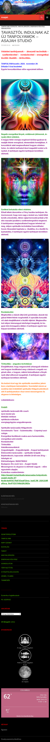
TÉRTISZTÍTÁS (6, 28)
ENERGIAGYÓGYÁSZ (37, 26)
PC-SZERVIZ (6, 600)
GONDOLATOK (7, 563)
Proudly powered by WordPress (11, 739)
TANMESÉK (5, 580)
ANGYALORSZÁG (24, 26)
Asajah (4, 17)
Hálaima (9, 506)
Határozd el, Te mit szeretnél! (12, 497)
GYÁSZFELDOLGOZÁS (10, 572)
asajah (16, 45)
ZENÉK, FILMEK (7, 576)
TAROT (4, 551)
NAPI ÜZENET (6, 543)
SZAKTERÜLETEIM (8, 534)
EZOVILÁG (13, 26)
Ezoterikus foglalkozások (10, 595)
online (8, 622)
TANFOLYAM (5, 26)
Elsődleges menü (47, 17)
